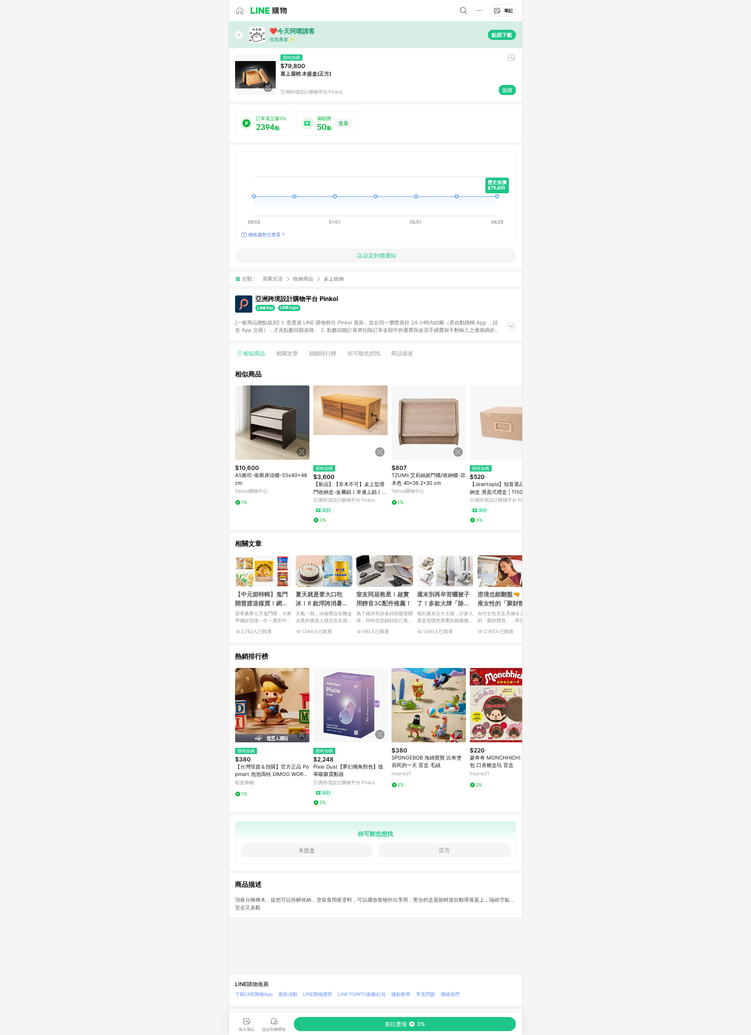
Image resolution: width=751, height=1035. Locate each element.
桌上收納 (333, 279)
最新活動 (287, 994)
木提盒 (306, 850)
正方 (444, 850)
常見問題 (425, 994)
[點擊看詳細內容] (272, 422)
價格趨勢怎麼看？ (267, 235)
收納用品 (303, 278)
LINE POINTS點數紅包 (362, 994)
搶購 (507, 90)
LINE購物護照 (317, 994)
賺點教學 (401, 994)
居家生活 (272, 278)
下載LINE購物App (254, 994)
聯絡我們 (450, 994)
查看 (343, 123)
